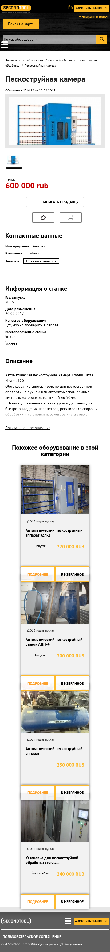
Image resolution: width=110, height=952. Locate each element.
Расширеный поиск (93, 16)
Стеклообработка (60, 60)
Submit (101, 39)
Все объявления (33, 60)
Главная (11, 60)
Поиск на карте (21, 23)
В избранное (72, 574)
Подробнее (38, 574)
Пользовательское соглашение (32, 937)
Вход (72, 9)
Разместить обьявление (91, 8)
